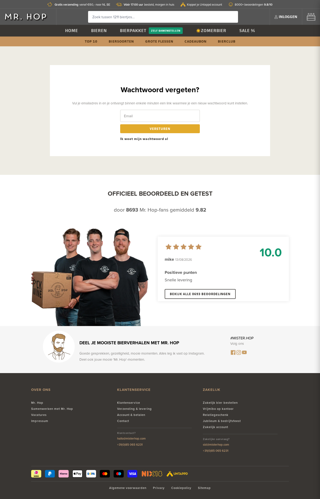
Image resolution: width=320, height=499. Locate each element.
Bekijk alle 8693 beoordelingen (200, 294)
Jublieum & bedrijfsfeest (222, 421)
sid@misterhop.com (216, 444)
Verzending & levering (134, 409)
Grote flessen (159, 41)
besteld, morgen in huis (149, 4)
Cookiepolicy (181, 488)
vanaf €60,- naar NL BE (82, 4)
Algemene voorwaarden (127, 488)
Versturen (160, 128)
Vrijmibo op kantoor (218, 409)
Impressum (39, 421)
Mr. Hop (37, 402)
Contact (123, 421)
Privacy (159, 488)
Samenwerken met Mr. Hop (52, 409)
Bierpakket (133, 30)
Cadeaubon (196, 41)
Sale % (247, 30)
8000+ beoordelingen (253, 4)
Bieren (99, 30)
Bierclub (226, 41)
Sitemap (204, 488)
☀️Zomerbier (211, 30)
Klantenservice (128, 402)
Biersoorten (121, 41)
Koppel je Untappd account (204, 4)
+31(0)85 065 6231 (130, 444)
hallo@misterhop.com (131, 438)
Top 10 (91, 41)
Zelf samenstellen (165, 31)
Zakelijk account (215, 427)
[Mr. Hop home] (28, 17)
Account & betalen (131, 415)
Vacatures (39, 415)
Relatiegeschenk (215, 415)
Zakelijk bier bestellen (220, 402)
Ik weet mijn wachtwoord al (144, 138)
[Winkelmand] (311, 17)
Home (71, 30)
